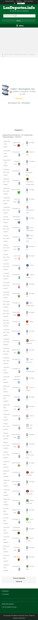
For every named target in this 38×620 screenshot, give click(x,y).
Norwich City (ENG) (15, 189)
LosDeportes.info (19, 8)
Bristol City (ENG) (16, 463)
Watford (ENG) (16, 557)
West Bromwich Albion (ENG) (30, 454)
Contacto (6, 594)
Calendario (18, 1)
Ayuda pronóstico (9, 1)
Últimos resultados (28, 1)
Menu (21, 25)
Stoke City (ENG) (16, 284)
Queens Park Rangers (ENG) (29, 238)
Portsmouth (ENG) (16, 331)
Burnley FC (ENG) (16, 293)
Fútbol (10, 54)
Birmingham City (16, 152)
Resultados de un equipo (20, 54)
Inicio (5, 54)
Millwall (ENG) (17, 397)
